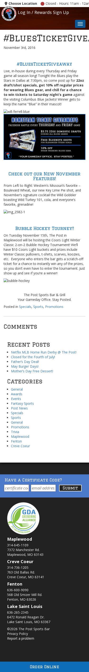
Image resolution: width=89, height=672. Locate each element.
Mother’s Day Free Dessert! (32, 371)
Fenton (16, 441)
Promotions (54, 306)
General (17, 389)
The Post (9, 13)
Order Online (44, 666)
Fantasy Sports (22, 403)
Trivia (15, 432)
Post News (19, 408)
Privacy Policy (17, 633)
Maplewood (20, 436)
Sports (38, 306)
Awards (16, 394)
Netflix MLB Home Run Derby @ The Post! (43, 352)
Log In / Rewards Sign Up (43, 12)
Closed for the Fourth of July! (33, 357)
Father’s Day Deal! (25, 361)
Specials (25, 306)
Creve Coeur (20, 446)
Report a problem (20, 638)
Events (16, 398)
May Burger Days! (24, 366)
